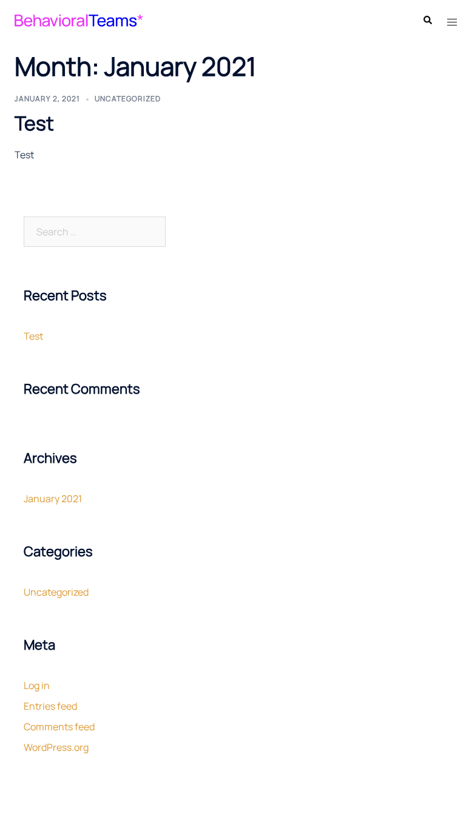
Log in (37, 685)
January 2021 (53, 498)
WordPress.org (56, 747)
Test (34, 123)
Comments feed (59, 726)
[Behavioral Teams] (77, 19)
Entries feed (50, 706)
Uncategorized (128, 98)
